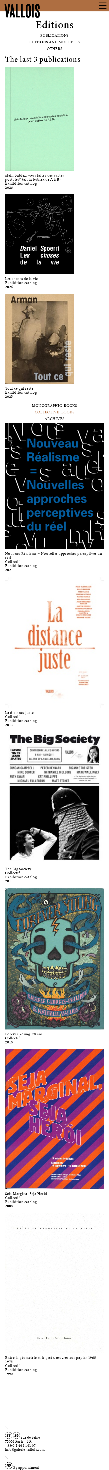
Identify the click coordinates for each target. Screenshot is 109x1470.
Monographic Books (54, 405)
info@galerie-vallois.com (25, 1449)
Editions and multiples (54, 42)
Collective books (55, 412)
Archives (54, 418)
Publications (54, 35)
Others (54, 48)
